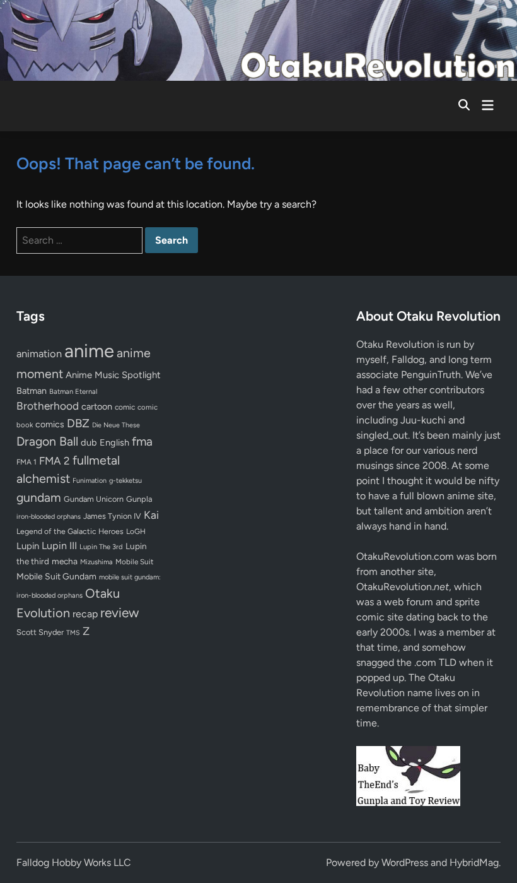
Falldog (408, 359)
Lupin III (59, 546)
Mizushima (96, 562)
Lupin (27, 546)
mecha (65, 561)
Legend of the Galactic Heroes (70, 531)
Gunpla (139, 499)
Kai (151, 514)
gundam (38, 497)
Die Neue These (116, 425)
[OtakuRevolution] (258, 39)
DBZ (78, 423)
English (114, 442)
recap (85, 614)
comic (125, 407)
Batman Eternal (73, 391)
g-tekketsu (125, 481)
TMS (73, 633)
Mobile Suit (134, 561)
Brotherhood (47, 406)
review (119, 612)
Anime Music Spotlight (113, 375)
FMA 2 (54, 460)
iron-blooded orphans (48, 517)
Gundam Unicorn (94, 499)
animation (39, 353)
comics (49, 424)
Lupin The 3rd (101, 546)
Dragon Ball (47, 441)
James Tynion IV (112, 516)
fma (142, 441)
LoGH (136, 531)
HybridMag (474, 862)
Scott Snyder (40, 632)
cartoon (96, 406)
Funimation (90, 481)
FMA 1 (26, 462)
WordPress (404, 862)
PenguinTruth (431, 375)
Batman (31, 390)
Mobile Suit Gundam (56, 576)
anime (89, 351)
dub (89, 442)
